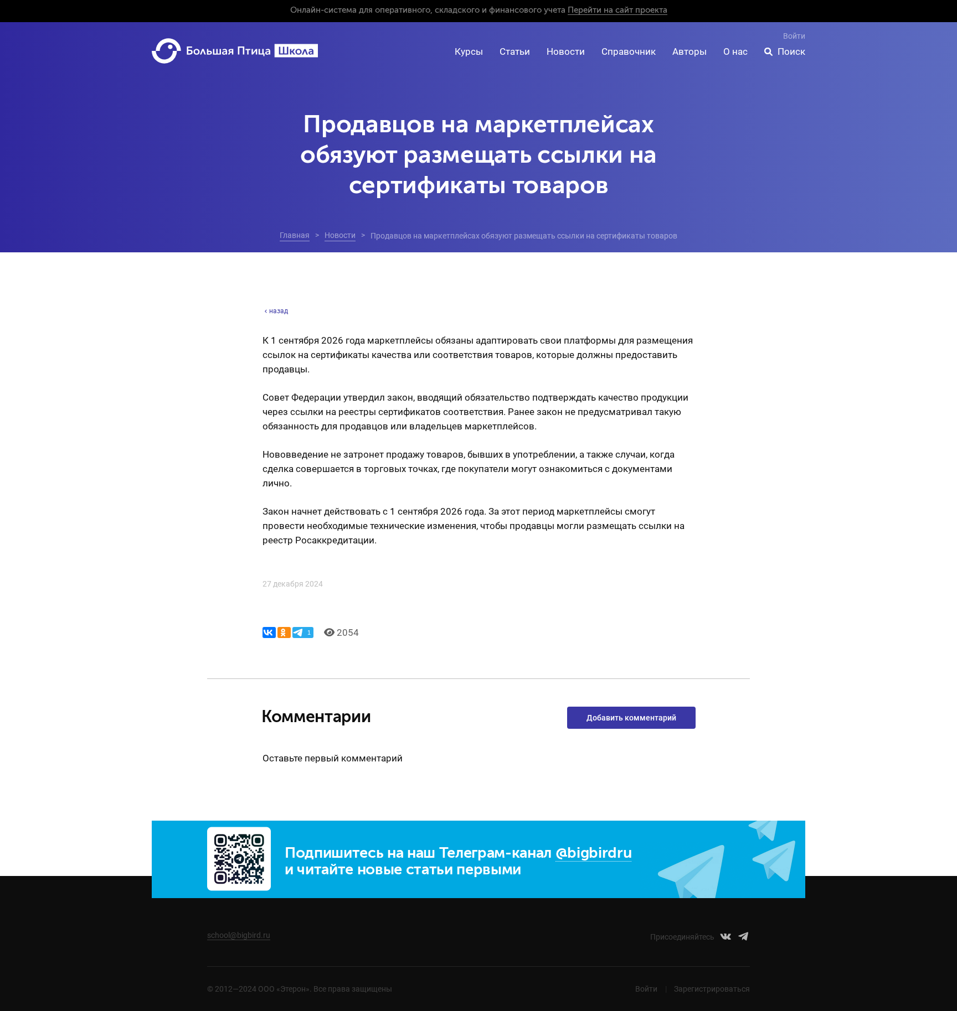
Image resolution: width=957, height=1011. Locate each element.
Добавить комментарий (631, 717)
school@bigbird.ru (238, 935)
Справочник (628, 51)
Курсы (469, 51)
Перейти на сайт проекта (617, 10)
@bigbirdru (593, 853)
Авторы (689, 51)
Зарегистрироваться (712, 988)
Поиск (791, 51)
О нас (735, 51)
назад (278, 311)
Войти (794, 36)
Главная (295, 235)
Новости (566, 51)
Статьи (515, 51)
